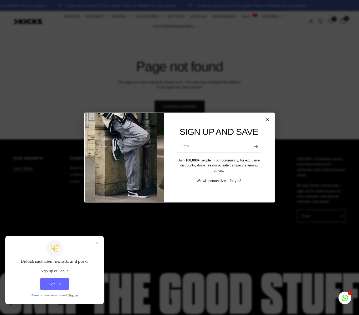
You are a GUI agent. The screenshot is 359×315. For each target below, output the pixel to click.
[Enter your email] (255, 146)
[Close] (267, 120)
